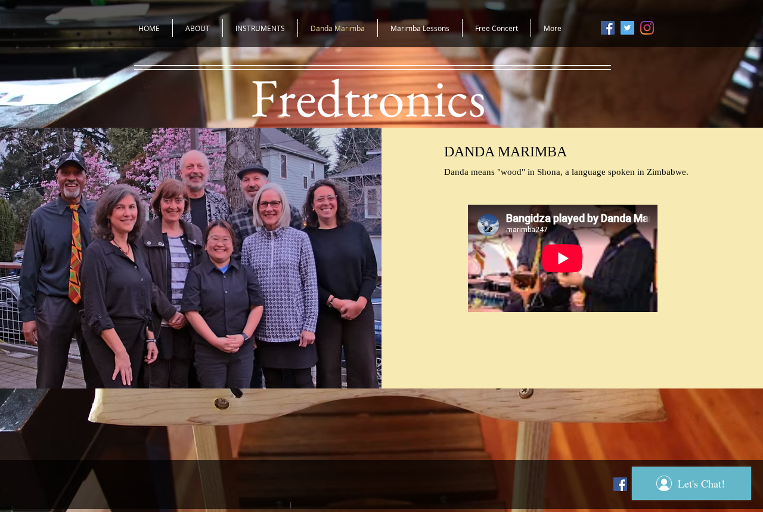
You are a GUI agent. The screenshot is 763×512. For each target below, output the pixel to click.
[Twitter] (627, 28)
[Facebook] (608, 28)
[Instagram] (647, 28)
